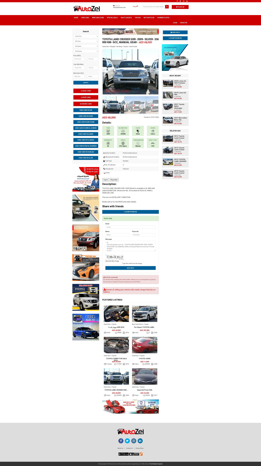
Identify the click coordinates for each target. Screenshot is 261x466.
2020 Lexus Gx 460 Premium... (180, 82)
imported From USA (144, 390)
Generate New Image (112, 261)
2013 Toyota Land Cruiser (179, 137)
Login (175, 23)
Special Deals (112, 17)
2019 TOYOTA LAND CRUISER (180, 160)
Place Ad (180, 7)
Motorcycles (149, 17)
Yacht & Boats (126, 17)
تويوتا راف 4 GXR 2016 (116, 327)
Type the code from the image (132, 263)
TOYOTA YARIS (144, 359)
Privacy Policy (139, 448)
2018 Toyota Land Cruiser (179, 172)
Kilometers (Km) (78, 73)
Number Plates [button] (163, 17)
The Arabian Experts (156, 464)
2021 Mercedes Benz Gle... (180, 119)
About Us (120, 448)
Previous (99, 71)
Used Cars (85, 17)
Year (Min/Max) (78, 64)
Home (76, 17)
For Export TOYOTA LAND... (144, 327)
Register (183, 23)
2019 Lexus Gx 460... (180, 94)
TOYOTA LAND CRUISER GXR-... (116, 390)
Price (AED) (77, 55)
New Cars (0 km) (98, 17)
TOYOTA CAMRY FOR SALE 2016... (116, 359)
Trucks (138, 17)
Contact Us (129, 448)
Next (162, 71)
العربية (135, 6)
